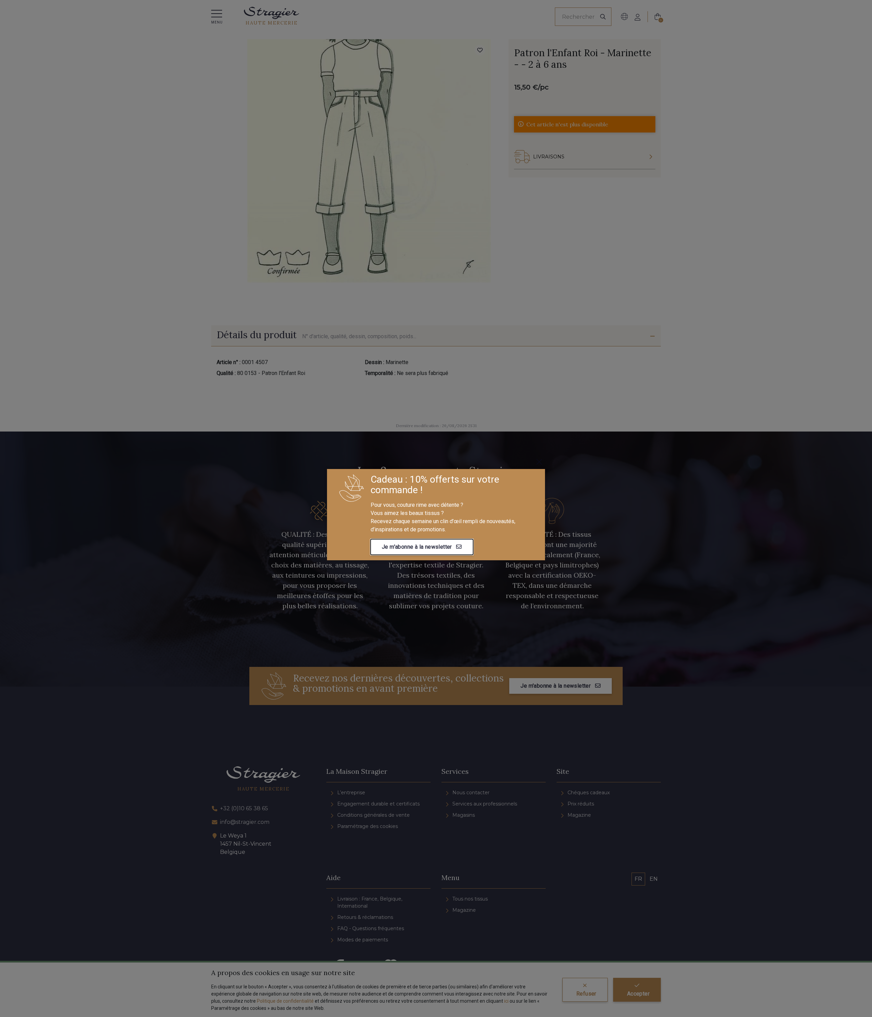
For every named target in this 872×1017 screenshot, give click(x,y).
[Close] (539, 462)
